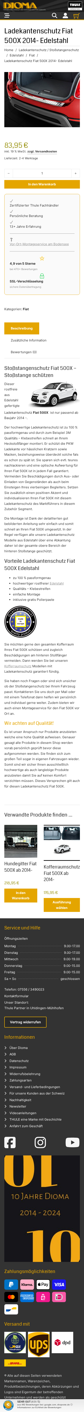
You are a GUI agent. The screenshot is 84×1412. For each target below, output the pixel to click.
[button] (8, 1404)
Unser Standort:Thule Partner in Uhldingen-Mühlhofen (34, 1005)
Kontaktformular (16, 996)
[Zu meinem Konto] (65, 15)
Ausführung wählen (62, 905)
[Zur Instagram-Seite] (40, 1142)
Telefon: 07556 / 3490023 (24, 989)
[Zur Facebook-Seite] (10, 1142)
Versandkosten (46, 151)
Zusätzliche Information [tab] (29, 340)
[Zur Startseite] (42, 6)
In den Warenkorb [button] (21, 895)
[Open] (7, 15)
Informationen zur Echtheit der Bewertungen (39, 1407)
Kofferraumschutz (17, 666)
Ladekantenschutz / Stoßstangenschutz (49, 50)
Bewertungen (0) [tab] (24, 352)
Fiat (32, 55)
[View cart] (76, 16)
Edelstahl (17, 55)
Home (8, 50)
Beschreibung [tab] (22, 328)
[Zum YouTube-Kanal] (72, 1142)
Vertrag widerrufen (25, 1022)
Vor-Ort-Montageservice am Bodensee (39, 244)
